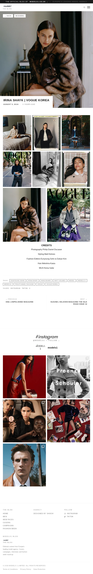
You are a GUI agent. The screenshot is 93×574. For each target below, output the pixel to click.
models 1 (82, 280)
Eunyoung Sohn (17, 280)
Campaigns (8, 526)
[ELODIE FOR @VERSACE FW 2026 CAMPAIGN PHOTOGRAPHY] (24, 376)
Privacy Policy (25, 569)
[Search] (84, 7)
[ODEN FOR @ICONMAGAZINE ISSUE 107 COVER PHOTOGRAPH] (24, 465)
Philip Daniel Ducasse (24, 284)
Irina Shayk (33, 280)
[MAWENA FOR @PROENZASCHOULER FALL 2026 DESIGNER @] (68, 376)
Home (5, 513)
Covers (7, 523)
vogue (40, 284)
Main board (46, 280)
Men (5, 516)
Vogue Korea (52, 284)
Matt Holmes (59, 280)
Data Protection (39, 569)
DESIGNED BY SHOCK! (44, 513)
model (72, 280)
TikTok (25, 288)
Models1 (8, 284)
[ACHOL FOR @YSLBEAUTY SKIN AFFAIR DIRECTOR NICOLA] (24, 420)
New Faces (8, 519)
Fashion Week (10, 529)
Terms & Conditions (10, 569)
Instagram (15, 288)
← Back (8, 16)
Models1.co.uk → (39, 2)
